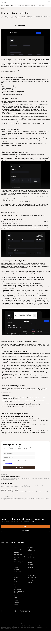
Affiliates (16, 577)
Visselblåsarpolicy (38, 616)
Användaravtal (14, 616)
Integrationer (30, 567)
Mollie (2, 542)
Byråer (15, 579)
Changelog (29, 562)
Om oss (15, 597)
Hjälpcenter (16, 586)
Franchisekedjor (17, 569)
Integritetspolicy (21, 616)
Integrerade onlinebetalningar (31, 549)
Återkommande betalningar (20, 556)
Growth (2, 8)
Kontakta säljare (17, 589)
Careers (15, 598)
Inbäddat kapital (31, 557)
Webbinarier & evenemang (30, 583)
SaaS (15, 572)
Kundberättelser (31, 579)
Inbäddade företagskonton (30, 555)
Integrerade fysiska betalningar (31, 552)
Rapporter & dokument (32, 580)
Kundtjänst (16, 587)
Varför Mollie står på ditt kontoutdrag (19, 592)
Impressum (45, 616)
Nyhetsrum (16, 600)
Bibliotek (29, 569)
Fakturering (16, 557)
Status (28, 570)
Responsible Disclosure (29, 616)
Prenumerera (19, 467)
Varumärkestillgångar (32, 577)
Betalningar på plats (18, 554)
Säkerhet (16, 604)
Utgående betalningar (18, 561)
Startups (15, 581)
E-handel (16, 567)
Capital (15, 559)
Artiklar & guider (30, 575)
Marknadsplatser (17, 571)
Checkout (16, 550)
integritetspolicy (8, 463)
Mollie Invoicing (30, 406)
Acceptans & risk (17, 562)
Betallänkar (16, 552)
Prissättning (16, 602)
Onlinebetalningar (18, 549)
